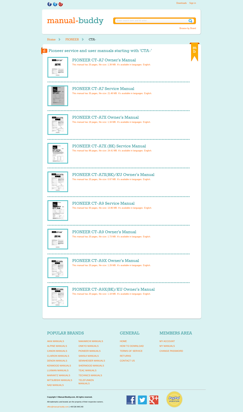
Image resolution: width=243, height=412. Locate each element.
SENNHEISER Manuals (92, 360)
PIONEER (72, 39)
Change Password (171, 351)
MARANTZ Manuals (58, 375)
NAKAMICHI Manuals (91, 341)
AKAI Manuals (55, 341)
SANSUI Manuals (89, 356)
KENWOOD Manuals (59, 365)
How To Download (132, 346)
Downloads (181, 3)
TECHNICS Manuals (90, 375)
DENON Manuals (57, 360)
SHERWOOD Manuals (91, 365)
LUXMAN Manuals (57, 370)
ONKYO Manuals (89, 346)
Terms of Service (131, 351)
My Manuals (167, 346)
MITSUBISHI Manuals (59, 380)
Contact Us (127, 360)
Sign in (192, 3)
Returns (125, 356)
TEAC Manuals (87, 370)
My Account (167, 341)
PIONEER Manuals (90, 351)
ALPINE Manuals (57, 346)
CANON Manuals (57, 351)
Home (51, 39)
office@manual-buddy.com (57, 407)
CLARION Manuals (58, 356)
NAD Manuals (55, 385)
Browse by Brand (188, 28)
